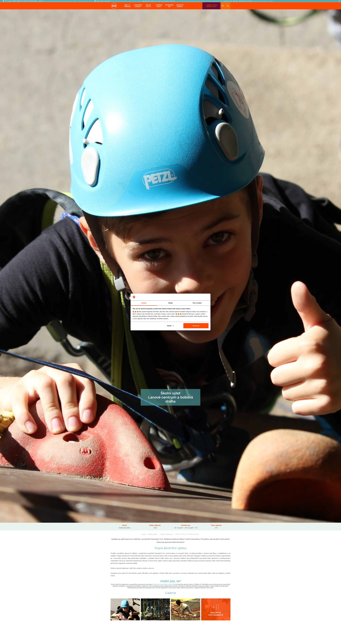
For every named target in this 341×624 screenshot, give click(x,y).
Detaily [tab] (170, 303)
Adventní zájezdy (179, 5)
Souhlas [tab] (143, 303)
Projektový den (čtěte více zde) (163, 584)
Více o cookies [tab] (197, 303)
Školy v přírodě (127, 5)
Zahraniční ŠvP (169, 5)
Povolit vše (196, 325)
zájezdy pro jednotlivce (211, 5)
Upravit (169, 325)
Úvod (144, 534)
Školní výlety (148, 5)
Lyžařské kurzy (158, 5)
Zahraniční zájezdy (138, 5)
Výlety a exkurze (166, 534)
